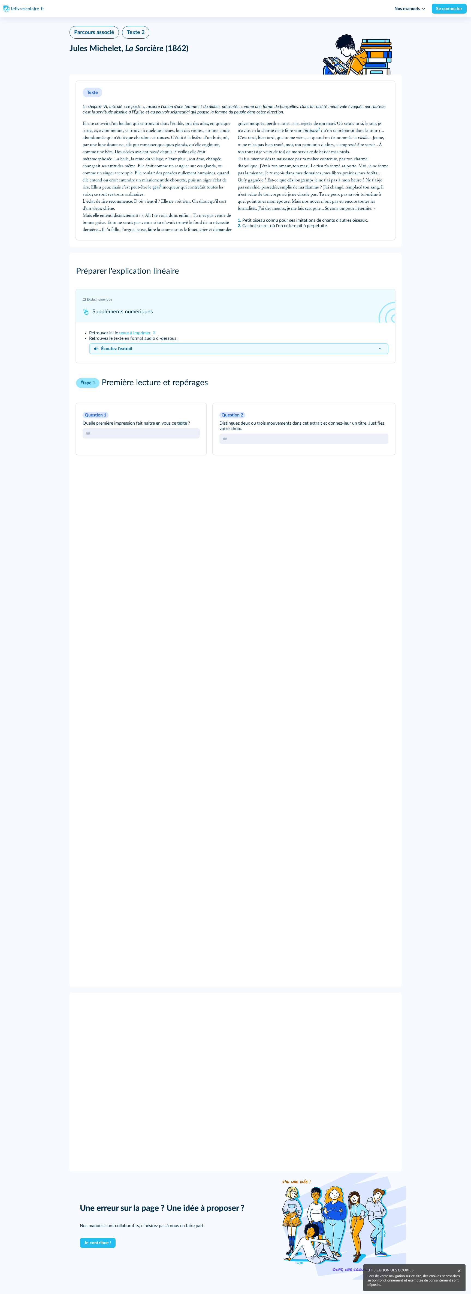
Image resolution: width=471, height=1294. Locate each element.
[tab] (141, 433)
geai (156, 187)
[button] (235, 160)
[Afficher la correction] (183, 414)
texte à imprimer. (135, 333)
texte (182, 423)
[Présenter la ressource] (383, 92)
